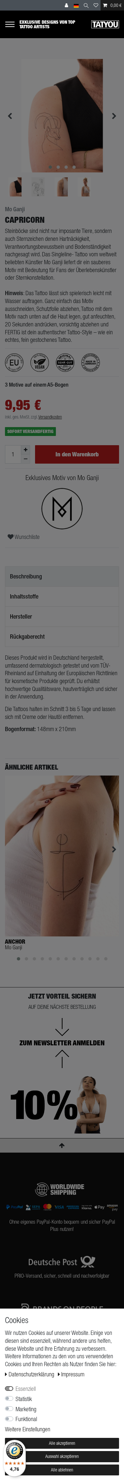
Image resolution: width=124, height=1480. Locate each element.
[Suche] (86, 5)
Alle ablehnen (62, 1469)
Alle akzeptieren (62, 1443)
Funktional (26, 1419)
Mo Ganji (15, 209)
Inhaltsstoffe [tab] (24, 596)
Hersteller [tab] (21, 616)
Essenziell (26, 1388)
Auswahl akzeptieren (62, 1456)
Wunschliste (27, 536)
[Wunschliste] (96, 5)
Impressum (72, 1374)
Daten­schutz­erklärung (32, 1374)
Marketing (26, 1409)
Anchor (15, 942)
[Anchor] (62, 856)
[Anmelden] (67, 5)
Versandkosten (50, 417)
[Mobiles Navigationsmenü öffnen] (12, 24)
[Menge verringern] (25, 459)
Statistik (24, 1398)
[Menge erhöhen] (25, 449)
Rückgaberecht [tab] (27, 636)
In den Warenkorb (77, 454)
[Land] (76, 5)
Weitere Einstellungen (27, 1429)
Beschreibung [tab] (26, 576)
